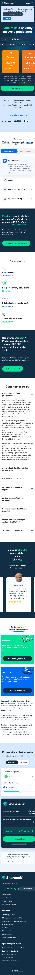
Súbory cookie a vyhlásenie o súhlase (14, 921)
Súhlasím (23, 762)
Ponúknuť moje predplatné (17, 659)
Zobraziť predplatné (17, 690)
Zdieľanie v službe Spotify (10, 951)
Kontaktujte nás (7, 898)
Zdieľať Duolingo (7, 957)
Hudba (24, 44)
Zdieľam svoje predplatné (17, 243)
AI (3, 44)
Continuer (7, 18)
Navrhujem (12, 762)
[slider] (20, 792)
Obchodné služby (7, 934)
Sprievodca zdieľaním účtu (10, 961)
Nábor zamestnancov (8, 931)
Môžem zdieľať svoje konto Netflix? (13, 948)
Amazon (8, 57)
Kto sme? (5, 927)
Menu (28, 3)
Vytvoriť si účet (17, 88)
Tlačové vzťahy (7, 901)
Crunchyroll (28, 57)
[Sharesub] (7, 3)
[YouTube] (8, 888)
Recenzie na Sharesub (9, 904)
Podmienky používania (9, 915)
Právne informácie (7, 924)
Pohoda (12, 44)
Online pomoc (6, 894)
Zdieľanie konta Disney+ (9, 954)
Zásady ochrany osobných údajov (12, 918)
